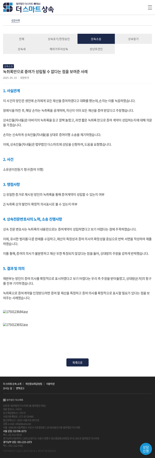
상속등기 (133, 39)
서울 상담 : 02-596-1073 (14, 431)
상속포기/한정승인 (59, 39)
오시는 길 (7, 388)
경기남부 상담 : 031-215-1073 (17, 442)
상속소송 (96, 39)
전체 (21, 39)
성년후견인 (96, 49)
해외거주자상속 (59, 49)
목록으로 (77, 362)
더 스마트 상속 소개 (12, 384)
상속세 (22, 49)
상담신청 (146, 449)
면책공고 (20, 388)
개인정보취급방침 (33, 384)
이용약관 (50, 384)
